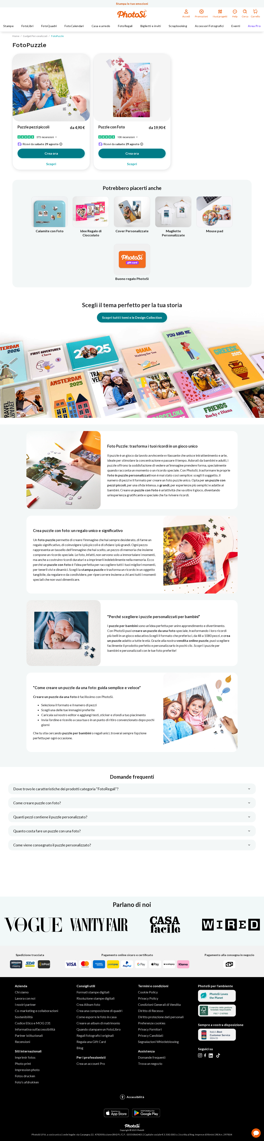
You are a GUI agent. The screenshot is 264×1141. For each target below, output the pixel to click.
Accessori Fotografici (209, 26)
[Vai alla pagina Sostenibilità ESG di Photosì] (217, 1000)
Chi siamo (22, 992)
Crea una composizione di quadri (99, 1011)
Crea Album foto (88, 1004)
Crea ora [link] (51, 153)
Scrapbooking (178, 26)
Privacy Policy (148, 998)
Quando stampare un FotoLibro (99, 1029)
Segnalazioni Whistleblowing (158, 1042)
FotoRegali (125, 26)
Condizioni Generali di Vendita (159, 1004)
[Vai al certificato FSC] (217, 1015)
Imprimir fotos (25, 1057)
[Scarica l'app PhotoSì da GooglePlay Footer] (146, 1116)
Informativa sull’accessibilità (35, 1029)
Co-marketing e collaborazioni (36, 1011)
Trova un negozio (150, 1063)
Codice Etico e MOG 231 (33, 1023)
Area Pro (254, 26)
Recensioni (22, 1042)
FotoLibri (27, 26)
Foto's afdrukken (27, 1082)
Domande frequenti (151, 1057)
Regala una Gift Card (91, 1042)
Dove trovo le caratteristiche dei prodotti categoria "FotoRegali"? (65, 789)
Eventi (235, 26)
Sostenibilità (24, 1017)
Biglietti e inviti (150, 26)
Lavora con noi (25, 998)
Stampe (8, 26)
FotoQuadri (49, 26)
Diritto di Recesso (150, 1011)
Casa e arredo (101, 26)
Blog (80, 1048)
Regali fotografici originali (95, 1035)
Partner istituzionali (29, 1035)
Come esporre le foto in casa (97, 1017)
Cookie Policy (148, 992)
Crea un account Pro (91, 1063)
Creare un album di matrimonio (98, 1023)
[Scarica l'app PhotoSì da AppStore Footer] (116, 1116)
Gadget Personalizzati (35, 36)
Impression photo (27, 1070)
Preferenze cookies (151, 1023)
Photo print (23, 1063)
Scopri (51, 164)
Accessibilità (135, 1097)
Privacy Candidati (150, 1035)
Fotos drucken (25, 1076)
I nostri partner (25, 1004)
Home (15, 36)
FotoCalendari (74, 26)
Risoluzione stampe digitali (95, 998)
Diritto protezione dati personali (161, 1017)
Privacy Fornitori (150, 1029)
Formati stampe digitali (93, 992)
